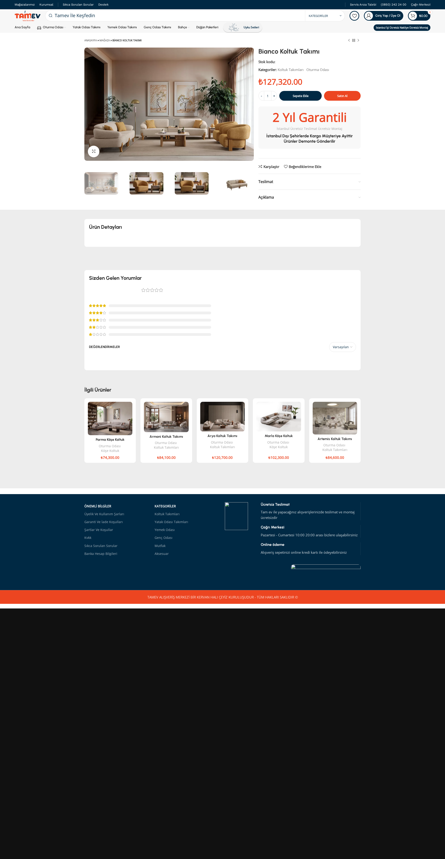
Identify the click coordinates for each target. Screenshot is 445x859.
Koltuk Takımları (291, 69)
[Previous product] (349, 40)
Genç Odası (163, 537)
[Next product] (358, 40)
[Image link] (326, 572)
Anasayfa (90, 40)
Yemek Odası (165, 530)
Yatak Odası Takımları (171, 522)
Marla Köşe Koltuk (279, 436)
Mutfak (160, 546)
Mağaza (104, 40)
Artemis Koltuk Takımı (335, 439)
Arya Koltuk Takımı (222, 436)
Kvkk (87, 537)
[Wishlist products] (354, 15)
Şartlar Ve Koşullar (98, 530)
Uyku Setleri (251, 27)
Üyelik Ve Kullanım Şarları (104, 514)
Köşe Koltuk (110, 450)
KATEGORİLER (165, 506)
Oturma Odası (317, 69)
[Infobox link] (363, 5)
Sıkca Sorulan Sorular (101, 546)
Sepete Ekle (300, 96)
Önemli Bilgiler (97, 506)
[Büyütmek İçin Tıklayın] (93, 151)
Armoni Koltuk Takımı (166, 436)
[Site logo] (28, 15)
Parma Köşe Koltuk (110, 440)
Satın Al (342, 96)
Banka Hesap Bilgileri (100, 553)
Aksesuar (162, 553)
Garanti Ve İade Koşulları (103, 522)
